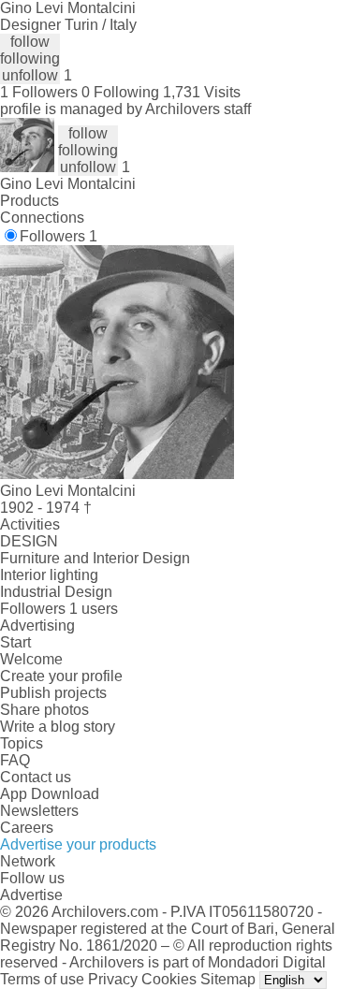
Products (29, 201)
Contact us (35, 777)
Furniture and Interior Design (95, 558)
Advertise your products (78, 844)
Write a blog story (57, 726)
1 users (93, 609)
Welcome (31, 659)
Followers (58, 236)
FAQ (15, 760)
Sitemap (228, 979)
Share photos (44, 710)
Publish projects (53, 693)
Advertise (31, 895)
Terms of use (42, 979)
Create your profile (61, 676)
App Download (49, 794)
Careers (26, 828)
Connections (42, 217)
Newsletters (39, 811)
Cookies (169, 979)
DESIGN (29, 541)
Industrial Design (56, 592)
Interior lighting (49, 575)
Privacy (113, 979)
